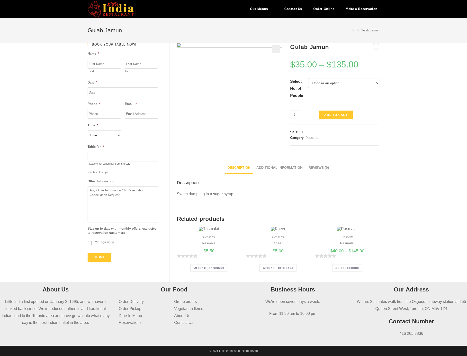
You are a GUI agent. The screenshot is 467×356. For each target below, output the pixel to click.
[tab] (239, 168)
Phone (94, 104)
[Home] (350, 30)
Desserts (311, 138)
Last (128, 71)
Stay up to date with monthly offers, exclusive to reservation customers (122, 230)
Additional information (279, 167)
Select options (347, 268)
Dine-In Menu (130, 316)
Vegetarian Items (188, 309)
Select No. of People (296, 88)
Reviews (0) (318, 167)
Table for (96, 147)
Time (93, 125)
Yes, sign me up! (105, 242)
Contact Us (183, 322)
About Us (182, 316)
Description (239, 167)
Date (92, 82)
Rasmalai (209, 243)
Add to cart (336, 115)
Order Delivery (131, 302)
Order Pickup (130, 309)
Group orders (185, 302)
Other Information (101, 181)
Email (131, 104)
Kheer (278, 243)
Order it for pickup (209, 268)
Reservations (130, 322)
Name (93, 54)
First (91, 71)
